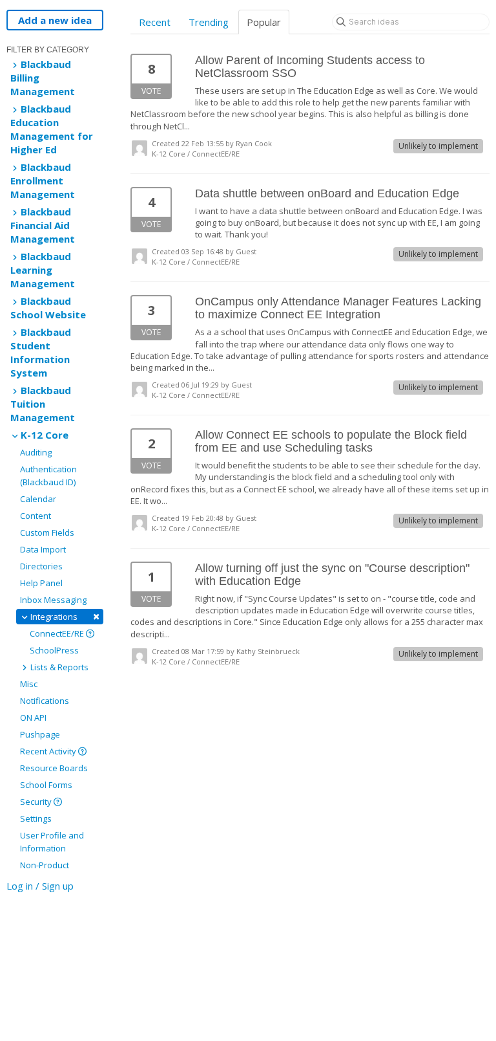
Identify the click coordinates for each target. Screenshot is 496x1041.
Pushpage (40, 734)
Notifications (44, 701)
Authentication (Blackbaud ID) (48, 475)
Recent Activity (49, 751)
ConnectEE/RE (58, 633)
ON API (33, 717)
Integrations (63, 616)
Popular (264, 22)
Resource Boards (54, 768)
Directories (41, 566)
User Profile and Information (52, 841)
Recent (154, 22)
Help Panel (41, 583)
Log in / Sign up (40, 885)
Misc (28, 684)
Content (35, 515)
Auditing (36, 452)
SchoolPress (54, 650)
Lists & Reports (58, 667)
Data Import (43, 549)
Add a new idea (55, 20)
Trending (209, 22)
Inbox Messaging (53, 600)
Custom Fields (47, 532)
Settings (36, 818)
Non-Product (44, 865)
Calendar (38, 499)
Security (37, 801)
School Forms (46, 785)
